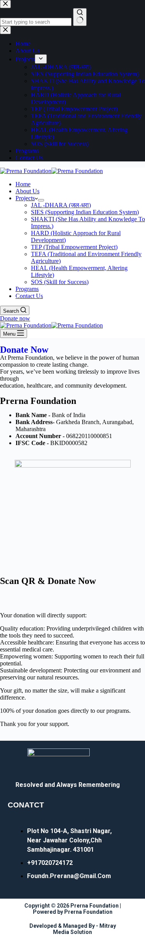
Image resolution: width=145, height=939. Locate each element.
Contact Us (29, 296)
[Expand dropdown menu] (41, 200)
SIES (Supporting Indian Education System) (85, 212)
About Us (27, 191)
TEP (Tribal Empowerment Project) (74, 247)
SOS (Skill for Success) (60, 282)
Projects (25, 198)
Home (23, 184)
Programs (27, 289)
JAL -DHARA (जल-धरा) (61, 205)
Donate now (15, 318)
